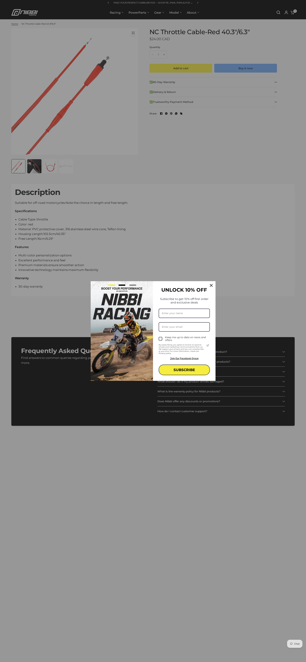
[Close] (211, 285)
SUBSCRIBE (184, 370)
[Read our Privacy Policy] (208, 345)
